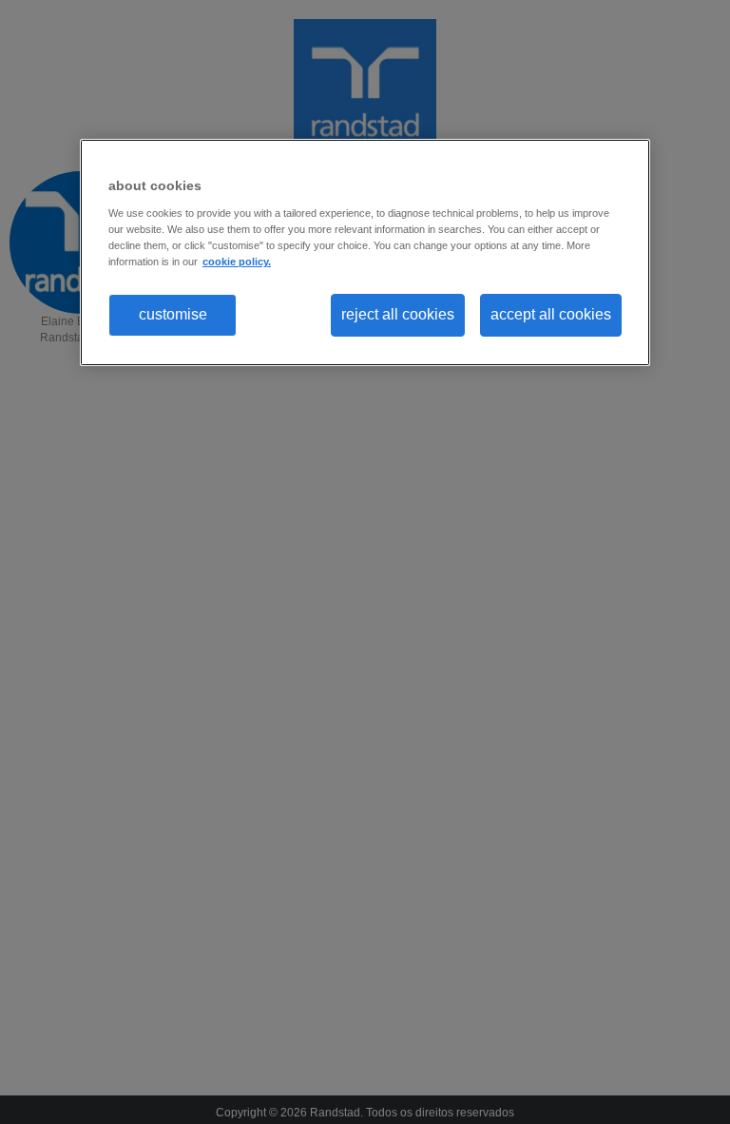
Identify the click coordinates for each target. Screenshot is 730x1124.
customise (173, 314)
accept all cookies (550, 314)
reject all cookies (397, 314)
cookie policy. (236, 261)
